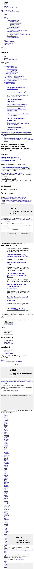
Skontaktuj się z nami (9, 41)
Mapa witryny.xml (8, 334)
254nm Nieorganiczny (15, 26)
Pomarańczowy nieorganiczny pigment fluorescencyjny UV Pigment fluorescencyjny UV (13, 198)
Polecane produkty (8, 331)
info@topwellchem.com (7, 10)
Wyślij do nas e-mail (6, 186)
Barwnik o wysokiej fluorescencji (18, 30)
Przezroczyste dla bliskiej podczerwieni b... (15, 128)
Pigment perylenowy (12, 28)
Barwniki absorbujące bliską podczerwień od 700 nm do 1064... (18, 255)
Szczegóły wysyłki (8, 43)
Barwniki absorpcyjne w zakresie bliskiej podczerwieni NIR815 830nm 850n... (17, 298)
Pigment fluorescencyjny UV (14, 20)
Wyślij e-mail (4, 358)
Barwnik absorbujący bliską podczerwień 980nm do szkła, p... (17, 309)
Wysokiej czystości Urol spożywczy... (14, 100)
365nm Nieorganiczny (15, 23)
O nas (5, 40)
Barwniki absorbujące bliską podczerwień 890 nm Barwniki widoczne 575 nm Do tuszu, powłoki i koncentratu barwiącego (16, 201)
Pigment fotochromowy (13, 37)
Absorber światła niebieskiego (14, 33)
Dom (5, 17)
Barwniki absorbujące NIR (13, 31)
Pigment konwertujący (12, 36)
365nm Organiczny (15, 21)
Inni (8, 38)
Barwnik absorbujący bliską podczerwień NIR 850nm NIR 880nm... (16, 275)
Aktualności (7, 44)
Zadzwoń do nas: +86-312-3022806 (10, 12)
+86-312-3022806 (8, 323)
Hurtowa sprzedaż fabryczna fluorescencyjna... (16, 110)
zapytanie (8, 316)
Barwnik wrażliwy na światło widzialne (20, 34)
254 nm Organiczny (15, 24)
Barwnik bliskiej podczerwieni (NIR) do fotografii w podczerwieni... (16, 286)
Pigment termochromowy (13, 27)
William (3, 360)
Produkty (6, 18)
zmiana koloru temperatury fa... (17, 92)
